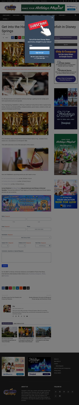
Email (30, 45)
